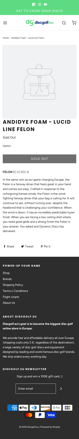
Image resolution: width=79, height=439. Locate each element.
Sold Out (39, 158)
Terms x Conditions (15, 291)
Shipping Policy (13, 285)
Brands (7, 279)
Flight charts (11, 297)
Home (6, 38)
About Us (9, 303)
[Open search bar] (64, 23)
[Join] (61, 389)
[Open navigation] (5, 23)
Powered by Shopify (50, 427)
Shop (6, 273)
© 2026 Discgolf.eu (29, 427)
